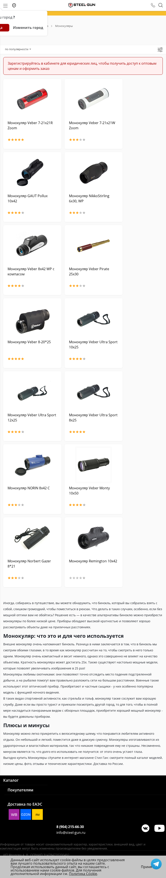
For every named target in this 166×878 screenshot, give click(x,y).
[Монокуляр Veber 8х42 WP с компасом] (32, 245)
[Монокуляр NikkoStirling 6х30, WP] (93, 172)
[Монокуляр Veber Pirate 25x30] (93, 245)
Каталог (11, 780)
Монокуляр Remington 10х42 (93, 561)
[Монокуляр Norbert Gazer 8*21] (32, 537)
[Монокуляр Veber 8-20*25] (32, 318)
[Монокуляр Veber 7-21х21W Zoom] (93, 99)
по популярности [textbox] (16, 49)
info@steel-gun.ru (70, 832)
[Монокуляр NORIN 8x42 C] (32, 464)
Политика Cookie (83, 873)
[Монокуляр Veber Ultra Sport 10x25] (93, 318)
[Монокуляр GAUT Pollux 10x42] (32, 172)
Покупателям (20, 789)
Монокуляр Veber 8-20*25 (29, 342)
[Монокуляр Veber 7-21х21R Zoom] (32, 99)
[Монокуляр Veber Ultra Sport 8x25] (93, 391)
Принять (148, 867)
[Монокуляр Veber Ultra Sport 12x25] (32, 391)
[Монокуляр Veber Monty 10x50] (93, 464)
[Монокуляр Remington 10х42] (93, 537)
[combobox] (18, 49)
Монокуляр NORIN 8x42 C (29, 488)
